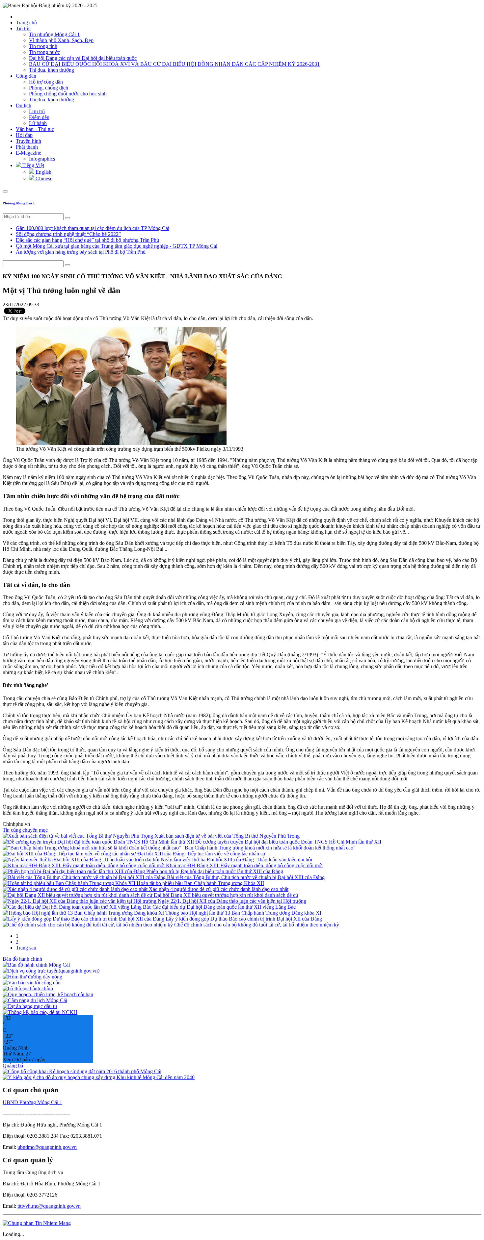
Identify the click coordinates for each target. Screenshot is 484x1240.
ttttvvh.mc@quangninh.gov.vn (49, 1206)
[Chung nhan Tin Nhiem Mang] (37, 1223)
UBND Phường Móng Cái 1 (32, 1102)
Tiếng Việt (32, 165)
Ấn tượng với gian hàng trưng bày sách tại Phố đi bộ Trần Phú (81, 252)
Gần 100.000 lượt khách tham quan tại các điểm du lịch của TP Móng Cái (92, 228)
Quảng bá (13, 1065)
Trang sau (26, 947)
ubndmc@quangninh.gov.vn (47, 1147)
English (42, 172)
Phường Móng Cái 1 (19, 203)
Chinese (43, 178)
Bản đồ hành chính (22, 959)
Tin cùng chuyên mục (25, 830)
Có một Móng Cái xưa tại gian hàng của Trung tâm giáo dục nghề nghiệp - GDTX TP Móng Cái (116, 246)
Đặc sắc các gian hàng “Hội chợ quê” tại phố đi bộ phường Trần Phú (87, 240)
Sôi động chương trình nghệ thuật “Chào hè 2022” (68, 234)
